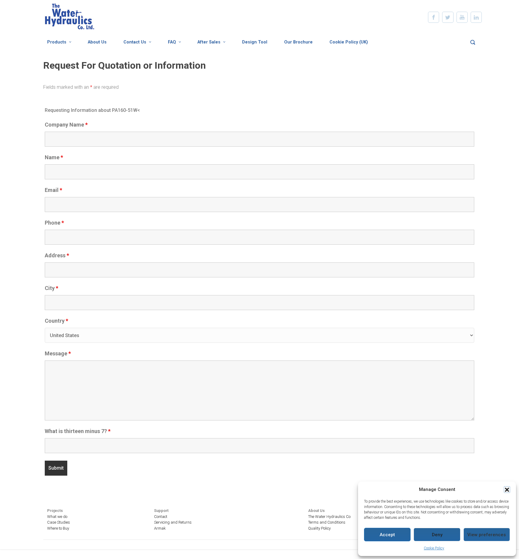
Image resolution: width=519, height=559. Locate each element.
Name (54, 157)
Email (53, 190)
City (51, 288)
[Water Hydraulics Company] (80, 82)
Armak (160, 528)
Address (57, 256)
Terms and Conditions (326, 522)
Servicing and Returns (173, 522)
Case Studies (58, 522)
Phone (54, 223)
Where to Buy (58, 528)
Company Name (66, 125)
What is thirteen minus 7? (78, 431)
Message (58, 354)
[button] (507, 489)
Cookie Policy (434, 548)
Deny (437, 534)
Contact (160, 516)
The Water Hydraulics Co (329, 516)
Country (56, 321)
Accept (387, 534)
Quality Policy (319, 528)
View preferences (486, 534)
